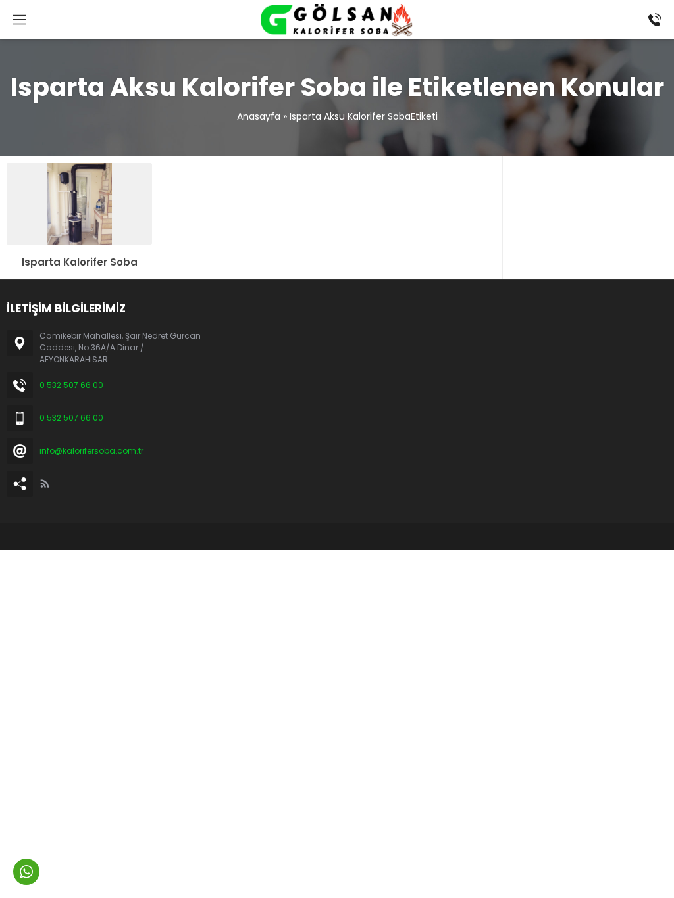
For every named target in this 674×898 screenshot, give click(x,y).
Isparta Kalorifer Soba (80, 262)
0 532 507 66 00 (71, 384)
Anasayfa (258, 116)
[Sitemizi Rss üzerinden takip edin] (44, 484)
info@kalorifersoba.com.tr (91, 450)
